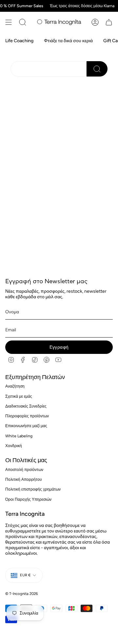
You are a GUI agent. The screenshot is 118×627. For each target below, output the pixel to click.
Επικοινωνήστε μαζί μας (26, 425)
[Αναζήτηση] (23, 22)
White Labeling (18, 435)
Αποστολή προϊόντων (24, 469)
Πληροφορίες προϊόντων (27, 415)
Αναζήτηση (15, 386)
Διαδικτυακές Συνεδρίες (26, 406)
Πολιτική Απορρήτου (23, 479)
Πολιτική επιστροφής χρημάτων (33, 489)
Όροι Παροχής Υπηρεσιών (28, 499)
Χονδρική (13, 445)
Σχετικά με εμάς (18, 396)
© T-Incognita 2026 (21, 593)
